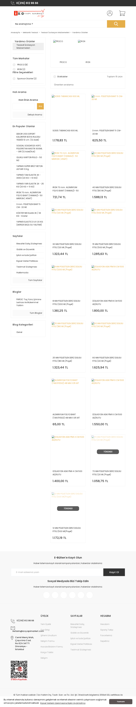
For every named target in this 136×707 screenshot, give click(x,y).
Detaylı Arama (34, 114)
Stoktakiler (62, 76)
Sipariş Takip (106, 629)
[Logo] (29, 13)
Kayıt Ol (114, 572)
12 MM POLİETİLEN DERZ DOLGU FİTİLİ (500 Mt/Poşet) (67, 530)
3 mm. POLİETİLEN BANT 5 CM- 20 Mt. (106, 132)
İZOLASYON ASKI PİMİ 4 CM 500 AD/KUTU (67, 473)
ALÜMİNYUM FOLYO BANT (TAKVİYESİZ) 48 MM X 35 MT (66, 416)
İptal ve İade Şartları (80, 638)
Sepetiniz (104, 641)
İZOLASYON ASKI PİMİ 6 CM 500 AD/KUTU (107, 416)
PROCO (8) (22, 64)
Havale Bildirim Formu (52, 646)
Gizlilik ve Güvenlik (79, 632)
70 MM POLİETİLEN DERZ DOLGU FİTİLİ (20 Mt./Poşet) (106, 473)
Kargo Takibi (47, 652)
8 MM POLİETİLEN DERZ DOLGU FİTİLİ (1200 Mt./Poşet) (66, 302)
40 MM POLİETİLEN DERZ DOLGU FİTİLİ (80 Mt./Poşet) (106, 189)
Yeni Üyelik (46, 624)
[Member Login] (109, 13)
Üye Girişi (45, 629)
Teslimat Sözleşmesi (80, 649)
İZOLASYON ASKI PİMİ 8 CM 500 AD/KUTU (107, 302)
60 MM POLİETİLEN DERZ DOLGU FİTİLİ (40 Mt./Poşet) (106, 359)
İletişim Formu (48, 641)
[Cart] (121, 13)
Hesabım (104, 624)
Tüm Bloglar (35, 313)
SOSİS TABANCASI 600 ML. (65, 130)
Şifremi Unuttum (49, 635)
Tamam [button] (121, 701)
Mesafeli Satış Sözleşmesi (77, 626)
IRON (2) (21, 69)
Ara (40, 106)
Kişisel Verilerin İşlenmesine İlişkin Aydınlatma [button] (62, 703)
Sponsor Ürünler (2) (26, 78)
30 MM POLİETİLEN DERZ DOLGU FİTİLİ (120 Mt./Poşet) (67, 246)
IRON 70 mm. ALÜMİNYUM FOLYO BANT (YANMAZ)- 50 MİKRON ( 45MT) (66, 189)
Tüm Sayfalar (35, 280)
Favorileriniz (106, 635)
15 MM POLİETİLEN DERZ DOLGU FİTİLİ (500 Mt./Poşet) (106, 246)
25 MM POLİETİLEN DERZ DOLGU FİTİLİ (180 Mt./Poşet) (67, 359)
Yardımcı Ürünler (80, 32)
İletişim (44, 658)
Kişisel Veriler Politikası (81, 644)
